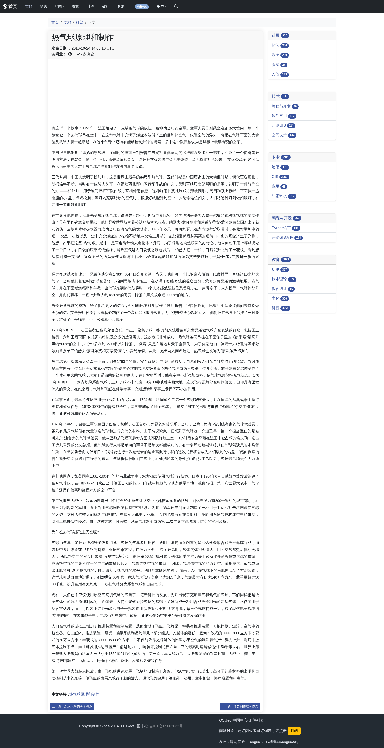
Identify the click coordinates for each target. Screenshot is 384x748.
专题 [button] (120, 6)
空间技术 (283, 135)
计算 (90, 6)
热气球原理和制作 (84, 694)
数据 (75, 6)
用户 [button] (160, 6)
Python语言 (285, 228)
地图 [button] (58, 6)
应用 (278, 186)
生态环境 (283, 196)
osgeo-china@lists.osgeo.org (274, 741)
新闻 (279, 45)
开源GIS (282, 125)
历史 (279, 269)
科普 (79, 22)
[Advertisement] (155, 94)
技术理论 (283, 279)
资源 (43, 6)
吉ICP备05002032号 (166, 726)
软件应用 (283, 115)
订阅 (294, 731)
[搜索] (176, 6)
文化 (279, 298)
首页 (12, 6)
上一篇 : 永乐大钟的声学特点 (72, 706)
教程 (105, 6)
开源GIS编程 (286, 237)
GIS (279, 176)
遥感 (279, 167)
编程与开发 (284, 106)
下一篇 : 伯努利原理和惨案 (240, 706)
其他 (279, 74)
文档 (28, 6)
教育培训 (282, 288)
